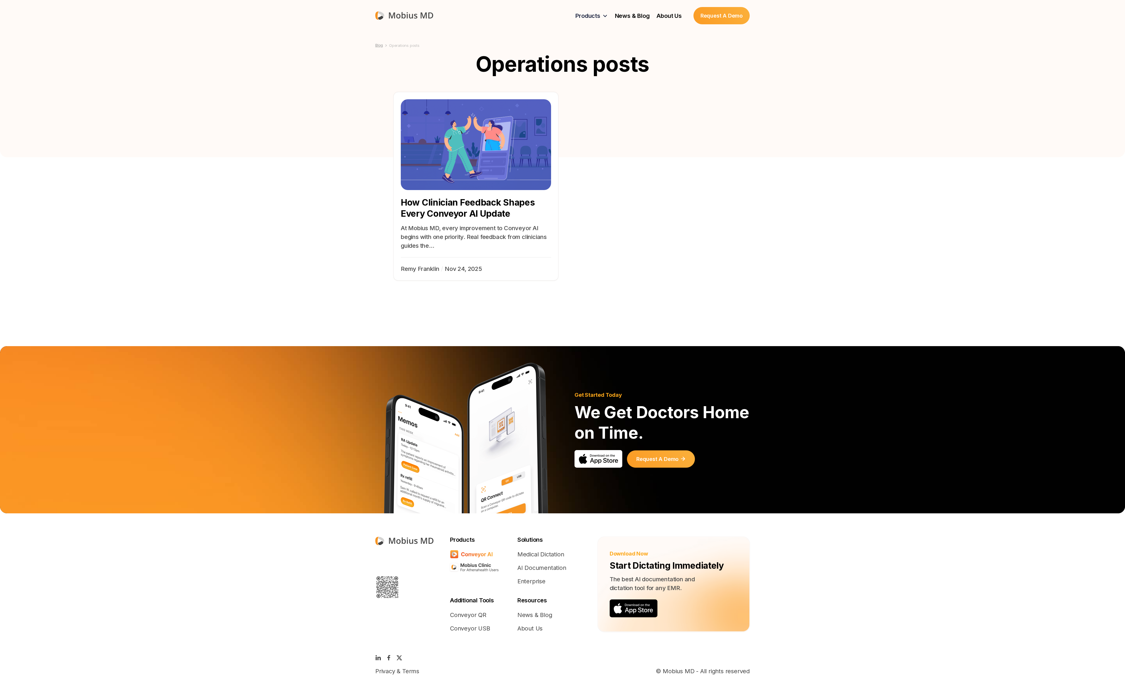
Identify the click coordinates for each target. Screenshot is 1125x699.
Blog (379, 45)
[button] (591, 15)
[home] (404, 15)
